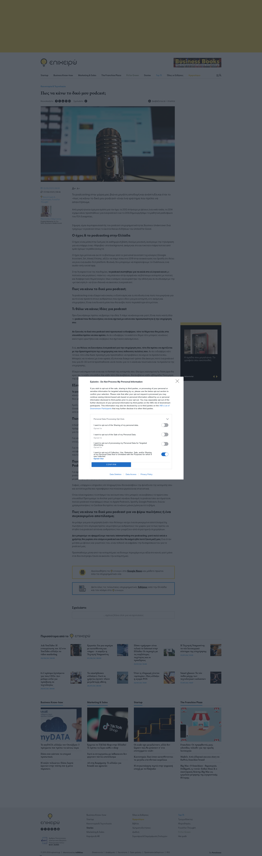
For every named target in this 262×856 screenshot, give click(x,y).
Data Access (131, 474)
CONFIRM (111, 465)
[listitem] (131, 419)
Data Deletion (115, 474)
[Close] (178, 382)
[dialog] (131, 428)
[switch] (164, 425)
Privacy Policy (146, 474)
